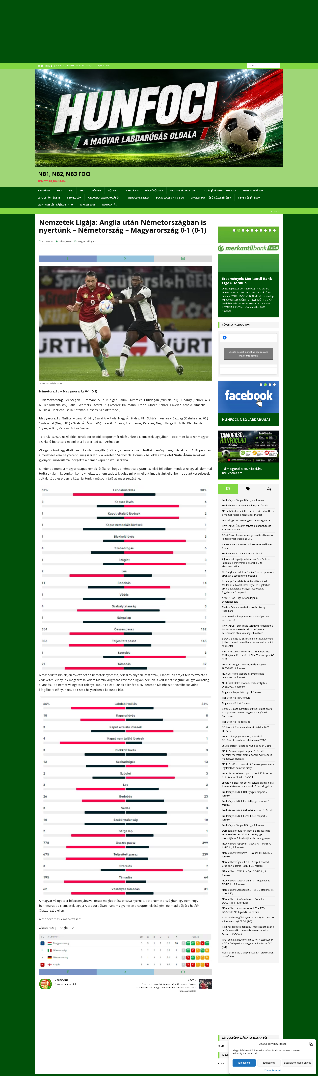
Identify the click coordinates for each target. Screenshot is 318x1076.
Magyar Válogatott (183, 190)
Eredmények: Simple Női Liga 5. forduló (243, 500)
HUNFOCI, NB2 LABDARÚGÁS (246, 419)
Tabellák (130, 190)
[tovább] (226, 310)
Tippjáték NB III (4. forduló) (236, 697)
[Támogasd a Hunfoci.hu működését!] (248, 446)
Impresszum (87, 204)
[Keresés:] (263, 65)
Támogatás (109, 204)
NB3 (82, 190)
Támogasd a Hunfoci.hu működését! (242, 470)
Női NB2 (112, 190)
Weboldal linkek (138, 197)
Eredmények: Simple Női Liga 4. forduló (243, 825)
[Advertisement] (134, 35)
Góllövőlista (154, 190)
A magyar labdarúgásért (104, 197)
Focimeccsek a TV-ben (170, 197)
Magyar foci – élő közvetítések (210, 197)
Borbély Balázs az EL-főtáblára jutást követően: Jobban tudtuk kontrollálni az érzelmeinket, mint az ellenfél (247, 642)
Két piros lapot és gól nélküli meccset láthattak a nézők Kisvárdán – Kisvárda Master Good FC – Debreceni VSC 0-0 (248, 930)
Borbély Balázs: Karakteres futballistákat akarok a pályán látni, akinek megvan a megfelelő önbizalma (247, 712)
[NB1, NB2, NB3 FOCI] (159, 165)
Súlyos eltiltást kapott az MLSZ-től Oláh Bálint (246, 745)
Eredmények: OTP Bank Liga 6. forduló (242, 553)
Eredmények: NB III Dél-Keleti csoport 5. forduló (247, 810)
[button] (311, 1043)
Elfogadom (244, 1062)
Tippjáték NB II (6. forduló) (236, 703)
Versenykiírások (252, 190)
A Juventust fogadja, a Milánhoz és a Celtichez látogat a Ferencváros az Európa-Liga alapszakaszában (246, 563)
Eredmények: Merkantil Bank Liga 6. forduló (247, 280)
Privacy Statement (273, 1070)
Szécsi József (65, 241)
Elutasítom (269, 1062)
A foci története (49, 197)
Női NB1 (96, 190)
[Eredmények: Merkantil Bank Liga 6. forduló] (248, 250)
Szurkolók (74, 197)
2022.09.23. (48, 241)
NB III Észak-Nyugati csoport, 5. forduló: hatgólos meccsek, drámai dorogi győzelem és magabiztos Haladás (247, 755)
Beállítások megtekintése (297, 1062)
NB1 (59, 190)
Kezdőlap (44, 190)
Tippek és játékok (249, 197)
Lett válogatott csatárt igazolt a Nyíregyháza (246, 520)
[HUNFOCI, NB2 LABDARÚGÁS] (248, 397)
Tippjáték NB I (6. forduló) (236, 721)
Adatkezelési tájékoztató (55, 204)
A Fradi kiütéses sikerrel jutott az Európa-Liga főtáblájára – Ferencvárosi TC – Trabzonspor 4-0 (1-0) (248, 655)
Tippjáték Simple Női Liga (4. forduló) (242, 692)
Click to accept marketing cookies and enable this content (248, 354)
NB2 (71, 190)
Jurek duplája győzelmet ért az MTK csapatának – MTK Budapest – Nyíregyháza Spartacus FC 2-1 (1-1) (248, 943)
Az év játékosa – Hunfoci (220, 190)
